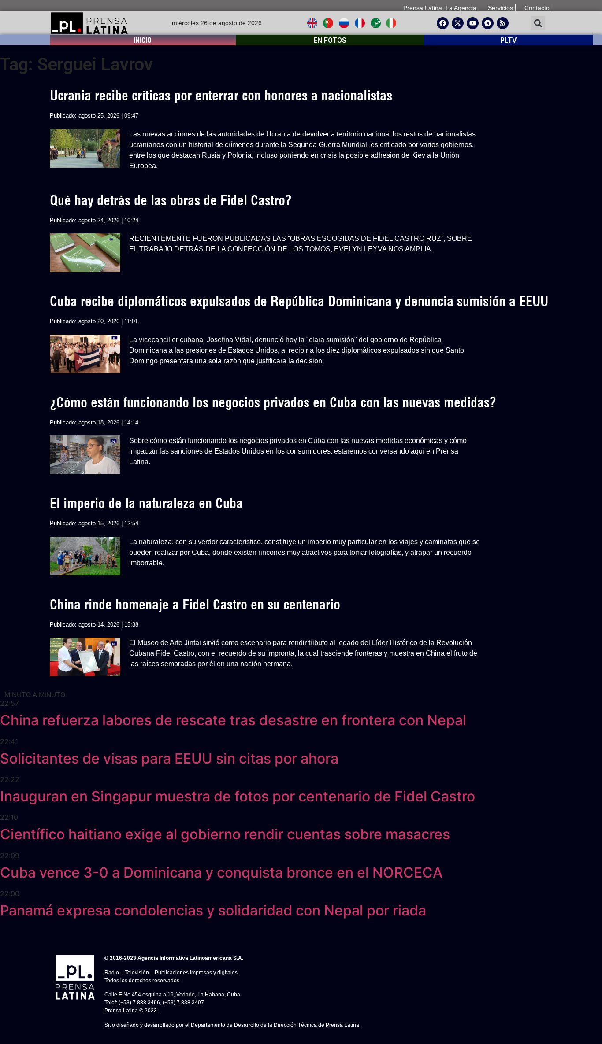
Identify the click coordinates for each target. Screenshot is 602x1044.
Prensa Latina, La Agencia (439, 7)
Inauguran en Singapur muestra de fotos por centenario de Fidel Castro (237, 796)
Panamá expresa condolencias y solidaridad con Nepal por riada (213, 910)
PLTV (508, 40)
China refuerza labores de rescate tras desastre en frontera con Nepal (233, 720)
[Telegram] (488, 23)
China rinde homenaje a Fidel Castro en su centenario (195, 604)
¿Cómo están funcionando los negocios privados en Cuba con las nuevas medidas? (273, 402)
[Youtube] (473, 23)
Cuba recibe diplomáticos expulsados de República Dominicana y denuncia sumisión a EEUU (299, 301)
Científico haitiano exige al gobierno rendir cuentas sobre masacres (225, 834)
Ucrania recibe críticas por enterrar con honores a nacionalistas (221, 95)
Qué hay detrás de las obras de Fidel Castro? (171, 200)
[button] (538, 23)
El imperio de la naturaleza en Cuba (146, 503)
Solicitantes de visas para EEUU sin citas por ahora (169, 758)
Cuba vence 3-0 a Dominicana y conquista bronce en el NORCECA (221, 872)
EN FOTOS (329, 40)
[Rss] (503, 23)
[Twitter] (458, 23)
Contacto (537, 7)
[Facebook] (443, 23)
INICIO (143, 40)
